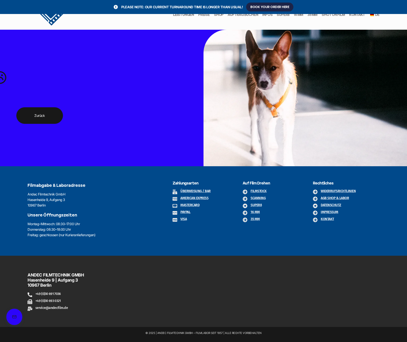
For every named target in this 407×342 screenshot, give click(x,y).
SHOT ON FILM (333, 14)
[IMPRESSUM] (315, 213)
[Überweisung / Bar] (175, 192)
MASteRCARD (189, 205)
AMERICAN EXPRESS (194, 198)
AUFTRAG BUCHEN (243, 14)
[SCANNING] (245, 199)
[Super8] (245, 206)
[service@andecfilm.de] (30, 308)
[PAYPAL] (175, 213)
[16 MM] (245, 213)
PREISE (204, 14)
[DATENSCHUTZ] (315, 206)
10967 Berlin (39, 285)
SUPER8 (283, 14)
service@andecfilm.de (51, 308)
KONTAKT (357, 14)
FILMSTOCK (259, 191)
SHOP (218, 14)
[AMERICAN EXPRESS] (175, 199)
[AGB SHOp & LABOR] (315, 199)
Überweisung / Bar (195, 191)
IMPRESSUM (329, 212)
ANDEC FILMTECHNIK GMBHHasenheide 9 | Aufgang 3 (56, 277)
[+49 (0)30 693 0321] (30, 301)
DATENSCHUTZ (331, 205)
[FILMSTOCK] (245, 192)
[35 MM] (245, 220)
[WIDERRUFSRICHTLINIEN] (315, 192)
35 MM (312, 14)
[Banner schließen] (403, 7)
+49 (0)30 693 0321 (48, 301)
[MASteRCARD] (175, 206)
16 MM (298, 14)
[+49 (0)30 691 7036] (30, 294)
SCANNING (258, 198)
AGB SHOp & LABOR (335, 198)
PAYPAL (185, 212)
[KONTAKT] (315, 220)
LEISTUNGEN (183, 14)
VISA (183, 219)
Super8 (256, 205)
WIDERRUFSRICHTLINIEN (338, 191)
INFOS (267, 14)
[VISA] (175, 220)
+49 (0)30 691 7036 (48, 294)
